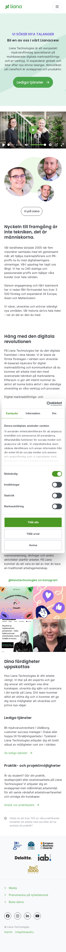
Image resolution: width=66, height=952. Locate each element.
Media (13, 888)
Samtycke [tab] (12, 413)
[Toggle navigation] (57, 6)
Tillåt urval (33, 533)
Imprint (8, 931)
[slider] (11, 144)
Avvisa (33, 545)
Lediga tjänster (30, 82)
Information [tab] (33, 413)
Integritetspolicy (24, 931)
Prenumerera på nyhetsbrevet (28, 895)
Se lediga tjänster (16, 753)
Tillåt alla (33, 522)
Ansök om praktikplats (19, 805)
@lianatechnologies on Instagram (33, 580)
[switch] (57, 484)
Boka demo (16, 902)
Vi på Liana (31, 211)
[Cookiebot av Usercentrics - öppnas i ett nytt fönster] (47, 403)
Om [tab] (54, 413)
